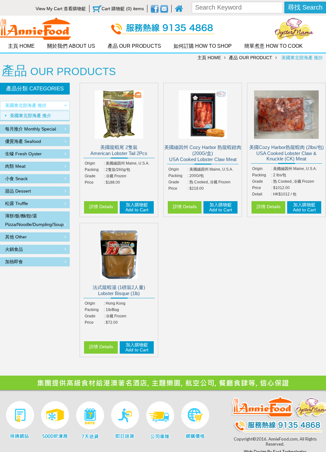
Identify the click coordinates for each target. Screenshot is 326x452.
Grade (90, 176)
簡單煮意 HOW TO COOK (273, 46)
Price (89, 182)
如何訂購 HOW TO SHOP (203, 46)
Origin (90, 163)
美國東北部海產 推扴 (302, 57)
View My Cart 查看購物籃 (61, 8)
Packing (92, 169)
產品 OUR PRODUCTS (134, 46)
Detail (257, 194)
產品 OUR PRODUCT (250, 57)
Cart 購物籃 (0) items (123, 8)
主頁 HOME (21, 46)
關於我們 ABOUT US (71, 46)
